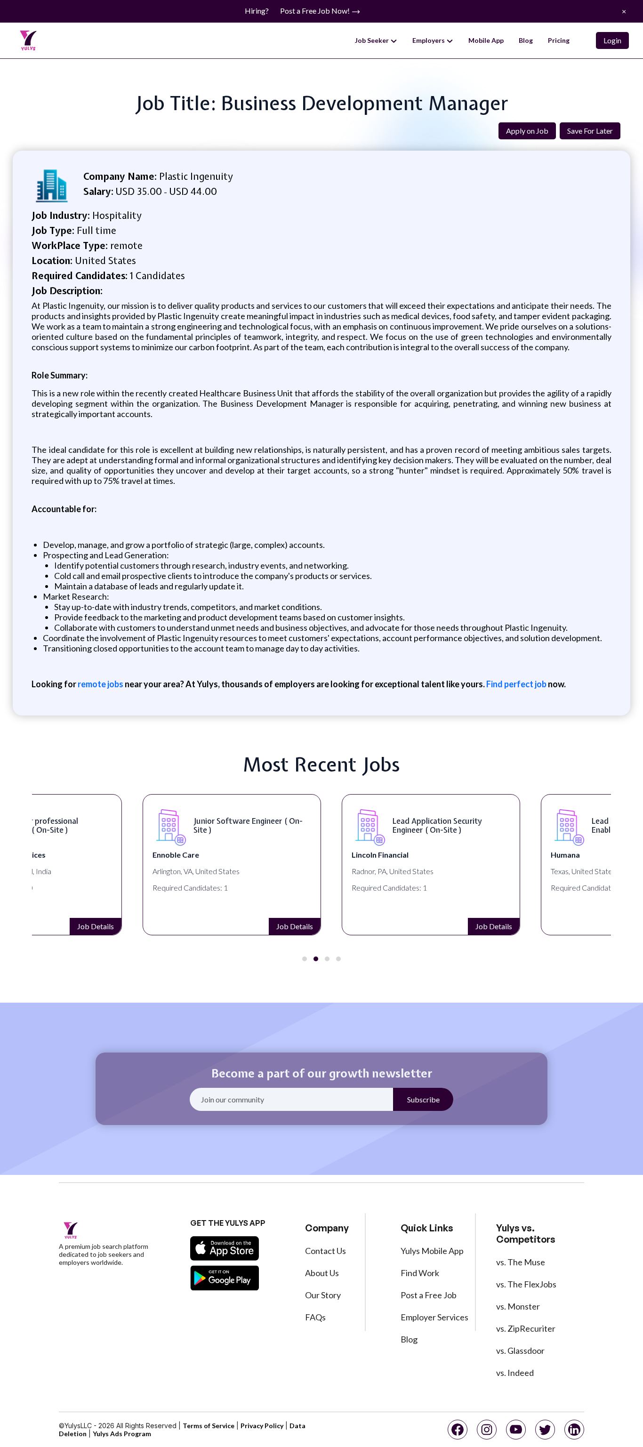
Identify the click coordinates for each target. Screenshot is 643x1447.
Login (612, 40)
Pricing (559, 40)
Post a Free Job (429, 1295)
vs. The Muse (520, 1262)
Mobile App (486, 40)
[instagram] (487, 1429)
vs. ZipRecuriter (525, 1328)
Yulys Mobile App (432, 1251)
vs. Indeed (515, 1372)
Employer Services (434, 1317)
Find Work (420, 1273)
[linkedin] (574, 1429)
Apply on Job (527, 130)
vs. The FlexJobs (526, 1284)
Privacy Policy (262, 1426)
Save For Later (590, 130)
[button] (304, 959)
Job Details (184, 926)
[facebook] (457, 1429)
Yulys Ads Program (122, 1434)
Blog (526, 40)
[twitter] (545, 1429)
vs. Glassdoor (520, 1350)
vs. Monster (518, 1306)
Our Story (323, 1295)
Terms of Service (208, 1426)
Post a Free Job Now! (315, 10)
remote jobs (100, 684)
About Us (322, 1273)
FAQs (315, 1317)
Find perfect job (516, 684)
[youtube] (516, 1429)
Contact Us (325, 1251)
